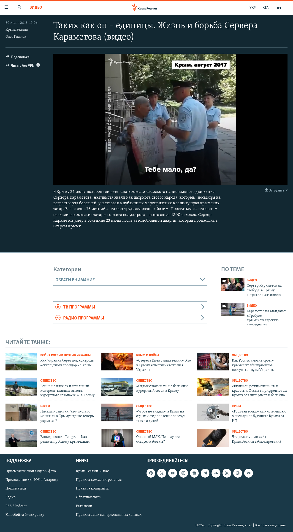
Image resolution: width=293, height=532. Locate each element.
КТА (266, 8)
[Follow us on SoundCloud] (216, 473)
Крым (236, 406)
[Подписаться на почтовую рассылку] (248, 473)
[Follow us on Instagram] (183, 473)
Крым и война (147, 355)
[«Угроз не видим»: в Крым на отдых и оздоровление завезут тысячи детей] (117, 412)
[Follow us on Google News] (194, 473)
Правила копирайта (92, 488)
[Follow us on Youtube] (172, 473)
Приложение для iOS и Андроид (31, 480)
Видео (36, 8)
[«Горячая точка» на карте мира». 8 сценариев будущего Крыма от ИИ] (213, 412)
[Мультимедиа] (279, 8)
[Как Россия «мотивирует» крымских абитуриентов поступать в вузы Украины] (213, 361)
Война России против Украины (65, 355)
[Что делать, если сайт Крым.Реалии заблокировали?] (213, 438)
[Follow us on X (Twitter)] (161, 473)
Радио (10, 497)
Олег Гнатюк (15, 37)
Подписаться (15, 488)
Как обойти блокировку (24, 514)
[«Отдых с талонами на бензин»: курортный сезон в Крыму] (117, 387)
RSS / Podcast (16, 506)
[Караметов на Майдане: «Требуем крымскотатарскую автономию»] (232, 309)
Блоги (45, 406)
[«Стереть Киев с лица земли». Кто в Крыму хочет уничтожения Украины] (117, 361)
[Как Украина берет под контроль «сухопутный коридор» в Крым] (21, 361)
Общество (240, 355)
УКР (253, 8)
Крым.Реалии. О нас (92, 471)
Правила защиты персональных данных (108, 514)
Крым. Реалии (16, 30)
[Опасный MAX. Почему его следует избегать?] (117, 438)
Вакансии (84, 506)
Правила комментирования (99, 480)
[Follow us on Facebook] (150, 473)
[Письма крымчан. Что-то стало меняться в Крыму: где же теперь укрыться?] (21, 412)
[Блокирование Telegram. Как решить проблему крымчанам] (21, 438)
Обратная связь (88, 497)
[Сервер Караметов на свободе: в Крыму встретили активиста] (232, 284)
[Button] (18, 58)
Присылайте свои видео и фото (30, 471)
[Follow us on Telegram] (205, 473)
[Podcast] (237, 473)
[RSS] (226, 473)
